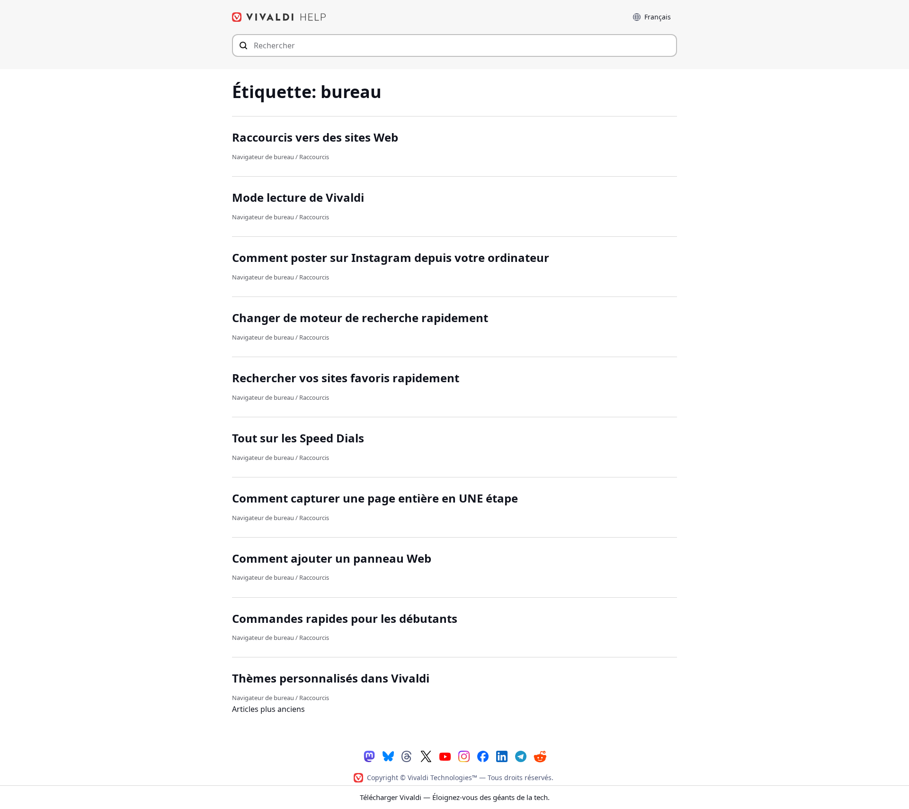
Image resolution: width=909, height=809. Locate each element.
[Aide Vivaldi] (279, 17)
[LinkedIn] (501, 755)
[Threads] (407, 755)
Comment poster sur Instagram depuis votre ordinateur (390, 257)
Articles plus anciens (268, 709)
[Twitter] (426, 755)
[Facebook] (482, 755)
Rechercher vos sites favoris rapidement (345, 378)
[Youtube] (445, 755)
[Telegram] (520, 755)
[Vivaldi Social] (369, 755)
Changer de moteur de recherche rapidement (360, 317)
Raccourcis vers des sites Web (315, 137)
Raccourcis (314, 157)
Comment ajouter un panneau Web (331, 558)
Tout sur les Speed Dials (298, 438)
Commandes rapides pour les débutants (344, 618)
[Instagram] (463, 755)
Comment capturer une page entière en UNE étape (375, 498)
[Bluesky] (388, 755)
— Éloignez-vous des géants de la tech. (455, 797)
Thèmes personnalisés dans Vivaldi (330, 678)
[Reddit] (539, 756)
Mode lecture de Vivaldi (298, 197)
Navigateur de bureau (263, 157)
